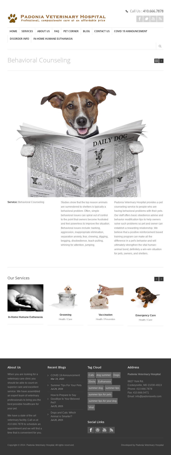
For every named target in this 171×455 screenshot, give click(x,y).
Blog (86, 31)
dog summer (104, 375)
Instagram (97, 430)
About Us (43, 31)
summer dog (96, 388)
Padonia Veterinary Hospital (149, 445)
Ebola (92, 381)
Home (13, 31)
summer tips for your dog (103, 401)
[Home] (57, 18)
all (156, 61)
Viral (91, 407)
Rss (160, 19)
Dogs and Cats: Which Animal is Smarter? (63, 414)
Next (161, 61)
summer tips (112, 388)
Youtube (153, 19)
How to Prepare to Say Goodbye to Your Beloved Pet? (65, 399)
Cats (91, 375)
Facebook (139, 19)
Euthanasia (104, 381)
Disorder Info (19, 38)
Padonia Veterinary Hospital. (40, 445)
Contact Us (102, 31)
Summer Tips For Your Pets (66, 385)
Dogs (116, 375)
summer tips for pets (100, 394)
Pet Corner (71, 31)
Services (27, 31)
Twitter (146, 19)
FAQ (56, 31)
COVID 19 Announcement (130, 31)
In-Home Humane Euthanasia (53, 38)
